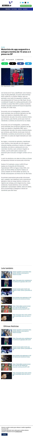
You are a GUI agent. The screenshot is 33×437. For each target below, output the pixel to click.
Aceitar (4, 434)
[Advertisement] (16, 27)
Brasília (3, 47)
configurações (18, 431)
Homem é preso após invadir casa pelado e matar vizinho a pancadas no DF (22, 290)
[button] (4, 63)
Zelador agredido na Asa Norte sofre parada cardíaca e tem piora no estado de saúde (22, 273)
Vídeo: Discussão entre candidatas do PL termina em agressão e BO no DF (22, 281)
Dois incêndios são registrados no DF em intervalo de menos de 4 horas (22, 298)
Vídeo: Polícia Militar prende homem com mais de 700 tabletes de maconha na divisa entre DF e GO (22, 307)
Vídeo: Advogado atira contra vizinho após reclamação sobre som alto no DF (22, 316)
